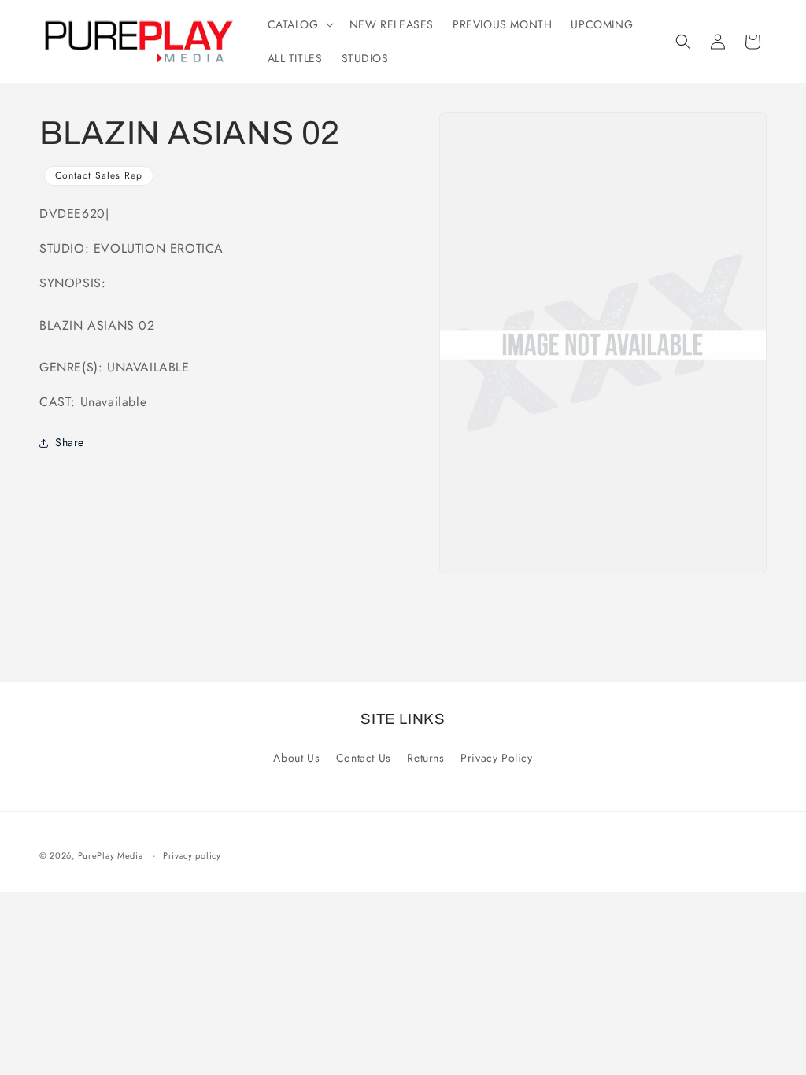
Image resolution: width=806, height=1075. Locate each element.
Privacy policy (192, 855)
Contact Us (363, 758)
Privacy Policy (496, 758)
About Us (296, 758)
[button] (299, 24)
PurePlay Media (110, 855)
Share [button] (69, 442)
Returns (425, 758)
